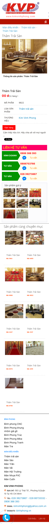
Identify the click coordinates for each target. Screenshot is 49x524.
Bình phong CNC (13, 424)
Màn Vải (8, 468)
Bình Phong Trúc (13, 435)
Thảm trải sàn (11, 456)
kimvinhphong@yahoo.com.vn (30, 506)
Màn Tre (8, 446)
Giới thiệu (32, 518)
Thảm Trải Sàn (13, 256)
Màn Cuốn (9, 479)
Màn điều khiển (11, 452)
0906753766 (27, 163)
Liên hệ (42, 518)
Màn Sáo (8, 460)
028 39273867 (28, 174)
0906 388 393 (28, 153)
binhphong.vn (23, 510)
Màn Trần (9, 464)
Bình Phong (9, 419)
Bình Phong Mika (13, 438)
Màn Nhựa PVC (12, 475)
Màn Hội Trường (12, 471)
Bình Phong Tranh (13, 442)
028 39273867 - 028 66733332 (28, 498)
